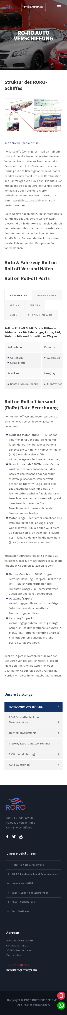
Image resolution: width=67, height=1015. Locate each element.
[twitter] (14, 836)
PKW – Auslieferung (22, 754)
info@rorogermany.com (21, 969)
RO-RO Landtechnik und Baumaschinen (25, 720)
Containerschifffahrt (22, 733)
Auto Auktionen (19, 764)
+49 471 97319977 (17, 965)
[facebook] (7, 836)
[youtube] (21, 836)
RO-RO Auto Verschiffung (26, 706)
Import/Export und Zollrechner (29, 743)
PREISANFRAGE (33, 6)
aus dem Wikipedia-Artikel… (22, 143)
